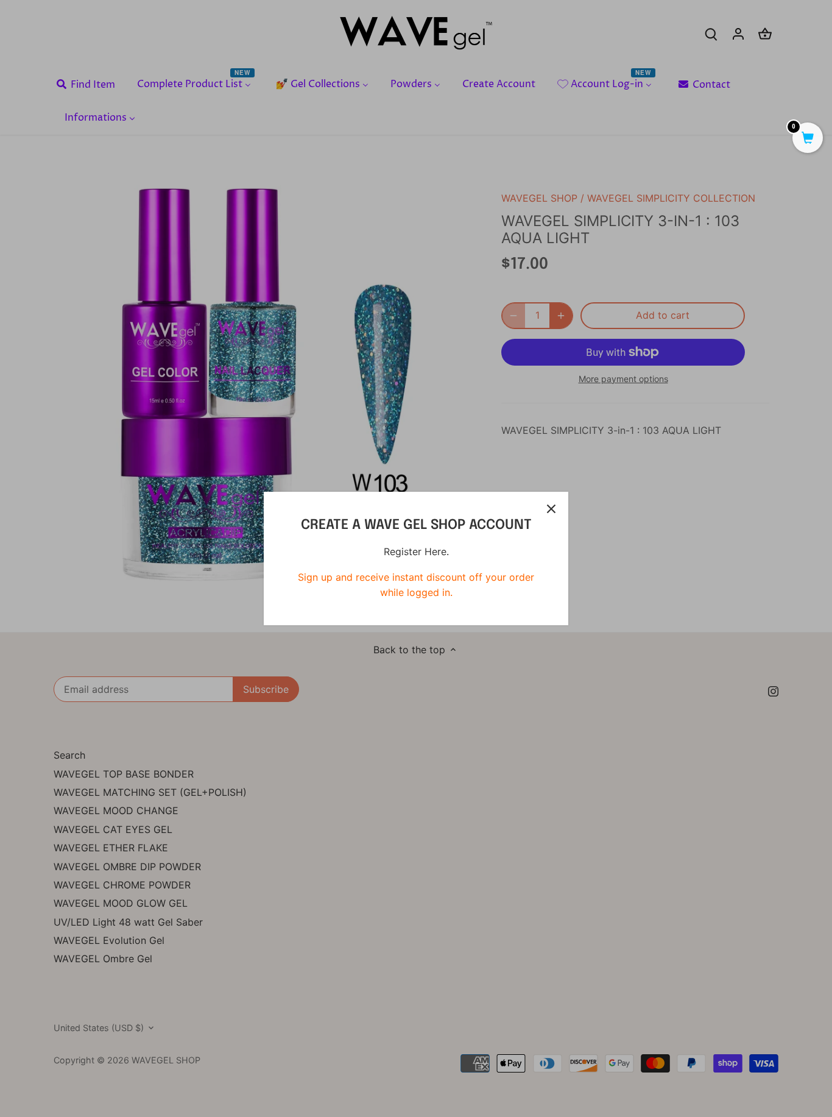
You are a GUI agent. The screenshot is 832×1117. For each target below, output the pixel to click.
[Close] (551, 508)
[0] (807, 139)
